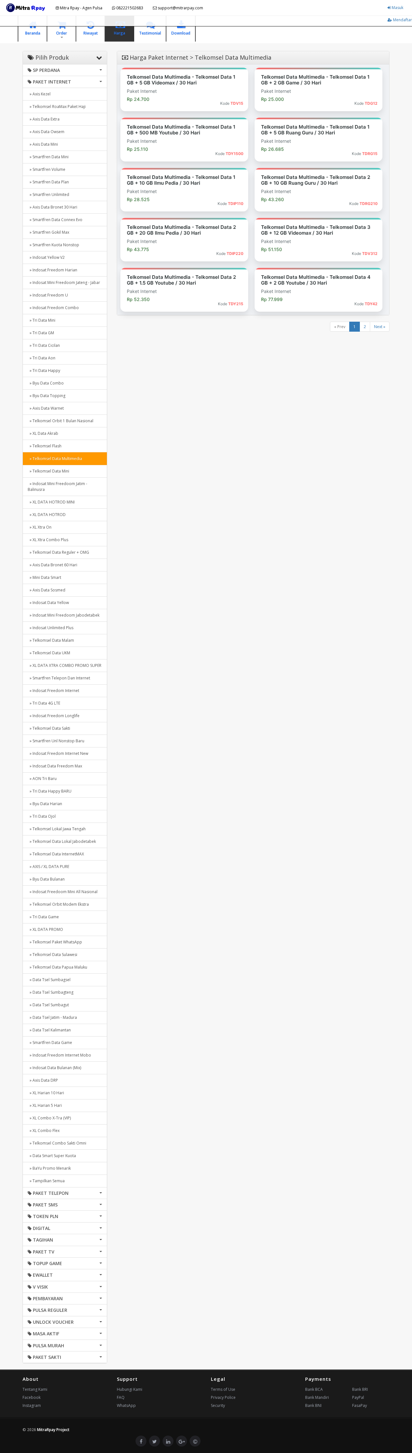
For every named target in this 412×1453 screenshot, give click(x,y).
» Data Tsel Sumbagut (48, 1005)
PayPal (358, 1397)
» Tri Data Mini (41, 320)
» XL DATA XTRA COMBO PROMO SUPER (64, 665)
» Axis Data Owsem (46, 131)
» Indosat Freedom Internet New (58, 753)
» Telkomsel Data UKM (49, 653)
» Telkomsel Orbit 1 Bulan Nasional (60, 421)
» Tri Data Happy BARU (49, 791)
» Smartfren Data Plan (48, 182)
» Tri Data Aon (41, 358)
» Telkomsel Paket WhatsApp (55, 942)
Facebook (32, 1397)
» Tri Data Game (43, 917)
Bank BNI (313, 1405)
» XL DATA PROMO (45, 929)
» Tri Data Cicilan (44, 345)
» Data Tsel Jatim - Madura (52, 1017)
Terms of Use (223, 1389)
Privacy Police (223, 1397)
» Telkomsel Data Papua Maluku (57, 967)
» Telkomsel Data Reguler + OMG (58, 552)
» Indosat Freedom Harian (52, 270)
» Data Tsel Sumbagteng (50, 992)
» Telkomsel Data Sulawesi (52, 954)
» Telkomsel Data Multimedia (55, 458)
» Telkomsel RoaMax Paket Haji (57, 106)
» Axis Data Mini (43, 144)
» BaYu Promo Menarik (49, 1168)
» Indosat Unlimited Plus (50, 627)
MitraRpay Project (53, 1429)
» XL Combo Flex (44, 1130)
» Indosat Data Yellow (48, 602)
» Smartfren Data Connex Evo (55, 219)
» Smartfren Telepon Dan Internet (59, 678)
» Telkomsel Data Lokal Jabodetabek (62, 841)
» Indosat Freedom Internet (53, 690)
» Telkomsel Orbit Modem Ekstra (58, 904)
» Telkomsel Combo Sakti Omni (57, 1143)
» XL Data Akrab (43, 433)
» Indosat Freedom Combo (53, 307)
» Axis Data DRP (43, 1080)
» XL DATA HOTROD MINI (51, 502)
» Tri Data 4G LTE (44, 703)
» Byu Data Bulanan (46, 879)
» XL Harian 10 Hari (46, 1093)
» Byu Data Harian (45, 803)
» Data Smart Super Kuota (52, 1155)
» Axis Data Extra (44, 119)
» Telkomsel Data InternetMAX (56, 854)
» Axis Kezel (39, 94)
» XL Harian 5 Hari (45, 1105)
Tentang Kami (35, 1389)
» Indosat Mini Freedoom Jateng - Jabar (64, 282)
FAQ (121, 1397)
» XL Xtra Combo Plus (48, 539)
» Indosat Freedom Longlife (54, 715)
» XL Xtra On (40, 527)
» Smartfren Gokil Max (48, 232)
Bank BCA (314, 1389)
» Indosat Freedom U (48, 295)
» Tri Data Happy (44, 370)
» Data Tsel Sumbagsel (49, 979)
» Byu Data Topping (46, 395)
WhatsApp (126, 1405)
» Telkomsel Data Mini (48, 471)
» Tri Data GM (41, 333)
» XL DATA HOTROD (47, 514)
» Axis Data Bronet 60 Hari (52, 565)
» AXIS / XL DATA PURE (48, 866)
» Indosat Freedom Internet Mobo (59, 1055)
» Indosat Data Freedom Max (55, 766)
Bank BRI (360, 1389)
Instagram (32, 1405)
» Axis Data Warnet (46, 408)
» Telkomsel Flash (44, 446)
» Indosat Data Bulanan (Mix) (54, 1067)
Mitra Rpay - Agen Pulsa (80, 8)
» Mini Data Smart (44, 577)
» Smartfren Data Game (50, 1042)
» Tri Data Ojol (42, 816)
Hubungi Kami (129, 1389)
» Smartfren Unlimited (48, 194)
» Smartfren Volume (46, 169)
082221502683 (129, 8)
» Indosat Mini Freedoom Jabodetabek (63, 615)
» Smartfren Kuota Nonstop (53, 245)
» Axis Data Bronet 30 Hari (52, 207)
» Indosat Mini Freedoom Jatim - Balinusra (57, 486)
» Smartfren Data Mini (48, 157)
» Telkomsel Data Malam (51, 640)
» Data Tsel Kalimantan (49, 1030)
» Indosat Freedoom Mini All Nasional (63, 891)
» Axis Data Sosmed (46, 590)
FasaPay (359, 1405)
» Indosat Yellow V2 (46, 257)
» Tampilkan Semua (46, 1181)
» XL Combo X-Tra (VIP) (49, 1118)
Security (218, 1405)
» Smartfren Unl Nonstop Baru (56, 741)
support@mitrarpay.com (180, 8)
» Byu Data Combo (46, 383)
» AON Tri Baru (42, 778)
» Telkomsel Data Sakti (49, 728)
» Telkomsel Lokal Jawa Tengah (57, 829)
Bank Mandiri (317, 1397)
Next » (379, 326)
